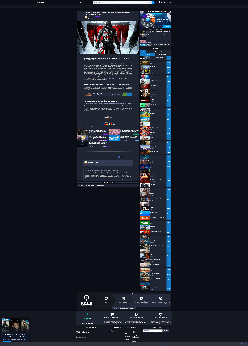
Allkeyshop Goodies (134, 341)
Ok (162, 344)
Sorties (137, 140)
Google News (119, 113)
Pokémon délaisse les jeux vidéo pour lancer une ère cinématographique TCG (98, 143)
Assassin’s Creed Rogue (95, 64)
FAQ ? (77, 336)
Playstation (127, 336)
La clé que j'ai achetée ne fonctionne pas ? (85, 334)
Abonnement (136, 134)
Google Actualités (125, 179)
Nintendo (127, 339)
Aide (244, 344)
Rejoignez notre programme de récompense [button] (124, 308)
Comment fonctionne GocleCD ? (83, 330)
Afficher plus (159, 29)
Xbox (126, 333)
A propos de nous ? (80, 331)
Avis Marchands (135, 337)
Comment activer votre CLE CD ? (83, 335)
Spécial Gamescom (103, 140)
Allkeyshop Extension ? (81, 337)
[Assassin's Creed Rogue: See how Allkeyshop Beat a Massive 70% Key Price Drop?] (103, 124)
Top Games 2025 (135, 339)
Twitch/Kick (111, 330)
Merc (111, 117)
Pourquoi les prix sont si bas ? (82, 332)
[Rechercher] (153, 2)
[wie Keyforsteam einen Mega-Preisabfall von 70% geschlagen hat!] (107, 124)
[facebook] (119, 157)
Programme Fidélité (134, 330)
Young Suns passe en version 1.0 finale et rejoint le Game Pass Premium (129, 131)
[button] (170, 2)
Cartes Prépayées (134, 333)
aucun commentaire (100, 18)
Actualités (97, 16)
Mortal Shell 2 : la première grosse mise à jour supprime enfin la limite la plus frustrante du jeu (98, 131)
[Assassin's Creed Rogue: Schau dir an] (105, 124)
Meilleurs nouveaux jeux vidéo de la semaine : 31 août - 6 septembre (128, 137)
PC (125, 330)
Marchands (111, 331)
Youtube (121, 330)
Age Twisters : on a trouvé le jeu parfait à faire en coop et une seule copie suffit (97, 137)
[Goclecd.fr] (40, 2)
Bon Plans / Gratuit (134, 336)
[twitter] (121, 157)
